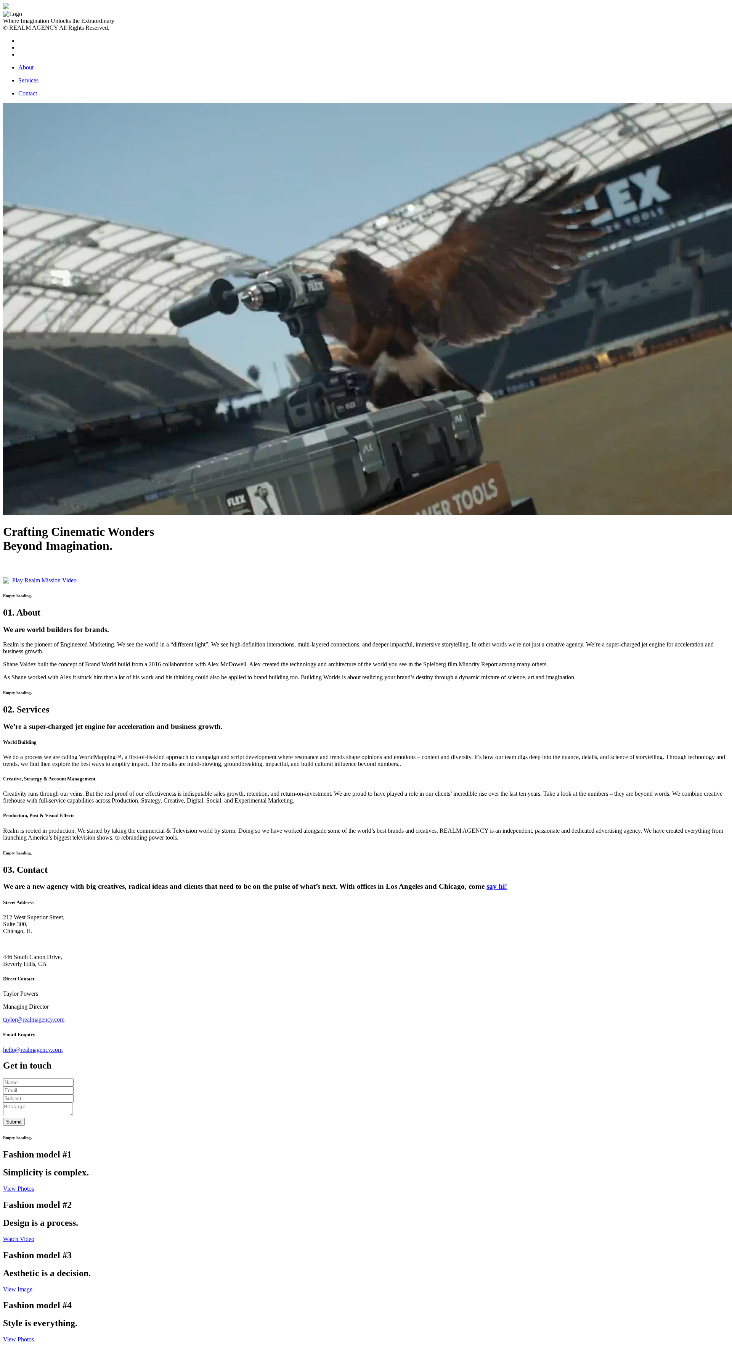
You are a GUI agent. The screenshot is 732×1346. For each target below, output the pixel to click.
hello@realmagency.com (33, 1049)
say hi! (496, 886)
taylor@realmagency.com (33, 1019)
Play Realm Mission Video (44, 580)
